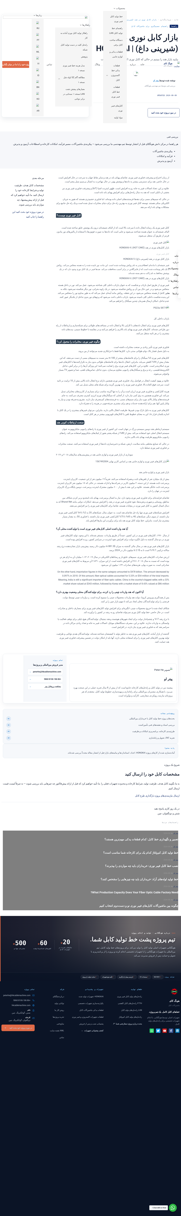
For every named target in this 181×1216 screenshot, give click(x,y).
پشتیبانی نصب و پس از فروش (91, 1024)
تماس (49, 64)
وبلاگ (97, 64)
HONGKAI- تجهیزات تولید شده (91, 996)
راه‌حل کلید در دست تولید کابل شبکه (74, 47)
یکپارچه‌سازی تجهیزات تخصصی (91, 1003)
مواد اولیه (118, 117)
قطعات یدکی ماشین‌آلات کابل (91, 1010)
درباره (133, 64)
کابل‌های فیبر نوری (117, 108)
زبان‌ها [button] (39, 15)
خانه (142, 64)
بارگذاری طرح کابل (144, 795)
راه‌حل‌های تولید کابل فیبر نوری (129, 996)
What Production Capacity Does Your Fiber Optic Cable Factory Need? (134, 892)
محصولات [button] (120, 8)
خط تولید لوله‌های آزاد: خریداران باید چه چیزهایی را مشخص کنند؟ (139, 879)
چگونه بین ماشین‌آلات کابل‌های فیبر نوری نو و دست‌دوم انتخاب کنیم (138, 905)
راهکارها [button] (86, 25)
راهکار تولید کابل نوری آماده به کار (74, 35)
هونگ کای (168, 63)
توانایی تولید (59, 1003)
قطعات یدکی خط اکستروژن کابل (115, 72)
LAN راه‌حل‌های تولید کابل (131, 1010)
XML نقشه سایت (57, 1030)
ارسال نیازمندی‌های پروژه (167, 795)
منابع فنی (60, 1024)
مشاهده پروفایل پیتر (53, 686)
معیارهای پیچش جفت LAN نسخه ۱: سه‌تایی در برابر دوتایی (74, 94)
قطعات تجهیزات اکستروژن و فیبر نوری (88, 1017)
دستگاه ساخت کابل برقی (116, 42)
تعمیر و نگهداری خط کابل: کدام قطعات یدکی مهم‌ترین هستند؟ (141, 839)
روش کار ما (59, 1010)
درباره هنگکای (58, 996)
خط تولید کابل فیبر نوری (116, 19)
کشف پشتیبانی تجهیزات (92, 1030)
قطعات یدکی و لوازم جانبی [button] (116, 54)
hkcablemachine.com (21, 1005)
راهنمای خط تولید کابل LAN (116, 30)
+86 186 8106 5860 (52, 679)
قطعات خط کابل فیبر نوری (115, 92)
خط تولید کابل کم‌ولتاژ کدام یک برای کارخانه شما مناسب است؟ (140, 852)
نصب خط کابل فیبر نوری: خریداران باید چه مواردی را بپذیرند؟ (141, 866)
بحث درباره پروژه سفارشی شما (127, 1023)
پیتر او (176, 833)
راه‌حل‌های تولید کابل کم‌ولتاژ (130, 1017)
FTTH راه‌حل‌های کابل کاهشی (130, 1003)
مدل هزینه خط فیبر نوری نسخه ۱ (74, 68)
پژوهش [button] (84, 56)
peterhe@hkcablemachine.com (47, 672)
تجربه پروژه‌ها (58, 1017)
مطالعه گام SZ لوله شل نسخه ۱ (74, 79)
